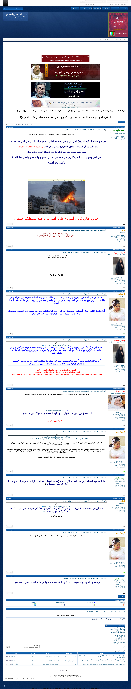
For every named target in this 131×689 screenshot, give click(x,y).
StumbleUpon (60, 602)
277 (67, 688)
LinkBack (30, 124)
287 (43, 688)
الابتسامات (122, 636)
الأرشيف (16, 678)
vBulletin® (11, 681)
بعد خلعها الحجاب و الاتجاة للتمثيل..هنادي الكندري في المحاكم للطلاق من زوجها (104, 664)
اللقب (103, 611)
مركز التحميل (106, 8)
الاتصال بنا (31, 678)
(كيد (124, 611)
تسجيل (114, 8)
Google (32, 602)
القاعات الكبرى (94, 111)
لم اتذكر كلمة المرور (114, 4)
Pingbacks (120, 642)
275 (72, 688)
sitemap (10, 678)
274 (74, 688)
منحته (115, 611)
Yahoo (121, 605)
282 (55, 688)
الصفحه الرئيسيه (23, 678)
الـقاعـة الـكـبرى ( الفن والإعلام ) (78, 111)
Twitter (32, 605)
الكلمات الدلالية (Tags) (120, 609)
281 (57, 688)
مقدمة (107, 611)
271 (81, 688)
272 (79, 688)
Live (92, 605)
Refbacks (120, 644)
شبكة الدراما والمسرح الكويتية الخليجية (112, 111)
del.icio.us (90, 602)
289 (41, 688)
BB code (121, 635)
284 (50, 688)
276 (69, 688)
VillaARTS (19, 686)
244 (96, 688)
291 (36, 688)
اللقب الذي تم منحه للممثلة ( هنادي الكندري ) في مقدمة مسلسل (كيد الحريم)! (65, 117)
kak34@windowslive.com (53, 410)
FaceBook (61, 605)
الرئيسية (124, 8)
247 (93, 688)
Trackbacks (119, 641)
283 (52, 688)
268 (88, 688)
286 (45, 688)
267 (91, 688)
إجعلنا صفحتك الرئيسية (86, 8)
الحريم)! (96, 611)
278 (64, 688)
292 (33, 688)
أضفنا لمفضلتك (97, 8)
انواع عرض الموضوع (12, 124)
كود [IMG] (122, 638)
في (87, 611)
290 (38, 688)
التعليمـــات (119, 39)
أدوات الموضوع (22, 124)
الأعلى (5, 678)
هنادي (84, 611)
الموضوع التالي (61, 615)
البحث (101, 39)
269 (86, 688)
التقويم (113, 39)
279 (62, 688)
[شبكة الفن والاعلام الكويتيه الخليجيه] (65, 79)
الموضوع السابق (70, 615)
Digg (121, 602)
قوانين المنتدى (121, 646)
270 (84, 688)
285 (48, 688)
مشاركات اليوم (107, 39)
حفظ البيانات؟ (88, 4)
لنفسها (111, 611)
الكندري (91, 611)
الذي (99, 611)
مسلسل (120, 611)
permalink (9, 127)
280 (60, 688)
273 (76, 688)
